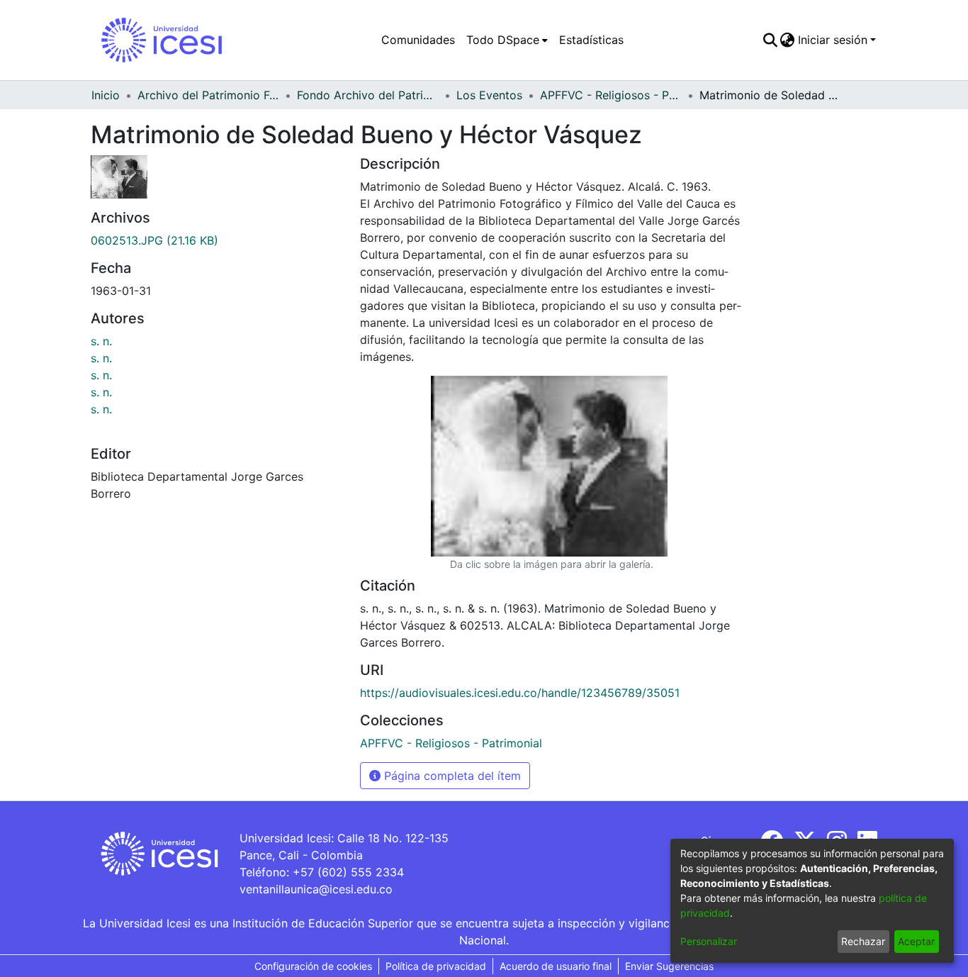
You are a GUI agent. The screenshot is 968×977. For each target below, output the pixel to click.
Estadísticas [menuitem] (591, 40)
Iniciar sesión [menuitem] (832, 40)
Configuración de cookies (313, 966)
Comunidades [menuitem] (418, 40)
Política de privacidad (435, 966)
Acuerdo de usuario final (556, 966)
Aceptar (916, 941)
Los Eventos (489, 95)
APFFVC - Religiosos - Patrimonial (611, 95)
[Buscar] (770, 39)
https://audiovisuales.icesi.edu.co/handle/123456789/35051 (520, 693)
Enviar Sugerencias (669, 966)
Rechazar (863, 941)
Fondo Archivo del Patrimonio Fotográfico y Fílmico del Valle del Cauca (368, 95)
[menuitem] (507, 40)
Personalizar (708, 941)
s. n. (101, 341)
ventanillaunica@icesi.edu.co (316, 889)
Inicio (105, 95)
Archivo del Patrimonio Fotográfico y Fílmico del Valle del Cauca (208, 95)
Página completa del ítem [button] (451, 776)
